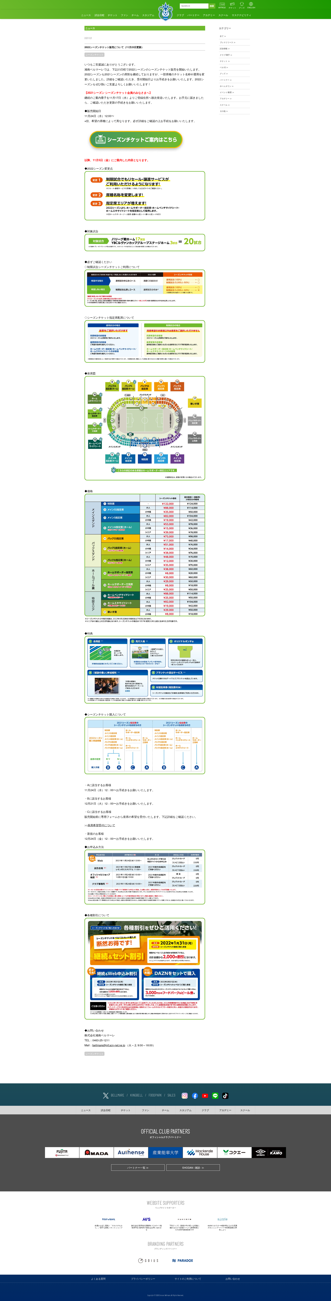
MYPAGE (222, 7)
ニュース (86, 15)
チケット (232, 7)
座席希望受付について (101, 825)
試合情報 (223, 48)
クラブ (180, 15)
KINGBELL (136, 1095)
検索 (212, 6)
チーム (135, 15)
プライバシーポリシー (143, 1278)
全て (222, 36)
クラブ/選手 (225, 54)
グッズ (242, 7)
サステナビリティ (241, 15)
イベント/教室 (226, 92)
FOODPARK (155, 1095)
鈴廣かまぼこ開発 (102, 1225)
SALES (171, 1095)
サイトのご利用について (188, 1278)
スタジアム (148, 15)
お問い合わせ (232, 1278)
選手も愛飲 (104, 1227)
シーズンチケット (94, 54)
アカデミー (209, 15)
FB (195, 1095)
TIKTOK (225, 1095)
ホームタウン (225, 86)
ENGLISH (251, 7)
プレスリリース (226, 42)
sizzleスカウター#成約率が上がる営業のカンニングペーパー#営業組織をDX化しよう (222, 1227)
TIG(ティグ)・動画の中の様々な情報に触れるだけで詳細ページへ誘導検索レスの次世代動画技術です (184, 1227)
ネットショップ (116, 1227)
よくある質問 (98, 1278)
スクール (223, 15)
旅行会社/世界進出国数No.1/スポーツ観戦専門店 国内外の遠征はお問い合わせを (146, 1227)
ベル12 (223, 67)
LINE (215, 1095)
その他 (222, 111)
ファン (124, 15)
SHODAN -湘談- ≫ (193, 1167)
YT (205, 1095)
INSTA (184, 1095)
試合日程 (99, 15)
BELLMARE (117, 1095)
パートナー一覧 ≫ (138, 1167)
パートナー (193, 15)
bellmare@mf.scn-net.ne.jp (108, 1045)
